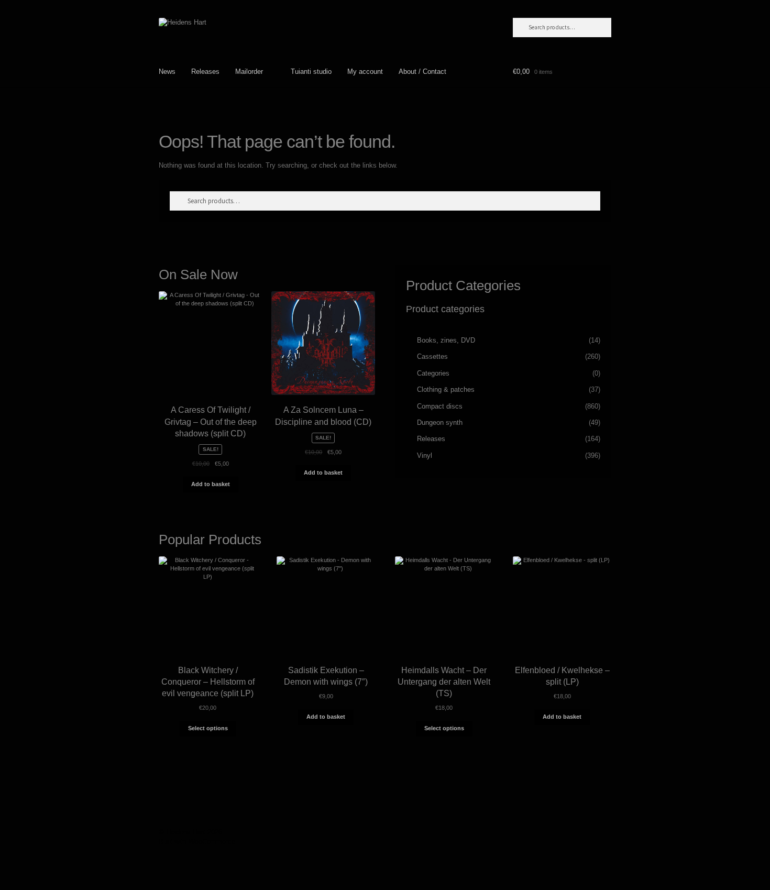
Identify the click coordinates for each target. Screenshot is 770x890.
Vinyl (424, 455)
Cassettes (432, 356)
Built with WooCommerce (197, 841)
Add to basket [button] (210, 484)
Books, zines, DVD (446, 340)
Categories (433, 373)
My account (365, 71)
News (167, 71)
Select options (208, 728)
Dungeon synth (440, 422)
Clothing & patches (446, 389)
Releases (205, 71)
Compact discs (440, 406)
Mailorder (249, 71)
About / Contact (422, 71)
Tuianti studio (311, 71)
